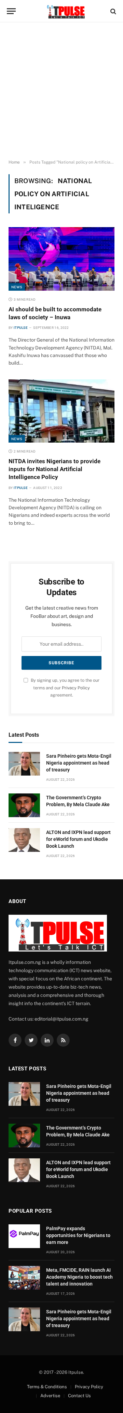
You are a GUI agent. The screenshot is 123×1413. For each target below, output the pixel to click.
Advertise (50, 1395)
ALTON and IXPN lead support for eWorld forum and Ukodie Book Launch (78, 839)
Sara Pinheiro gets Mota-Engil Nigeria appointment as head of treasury (78, 762)
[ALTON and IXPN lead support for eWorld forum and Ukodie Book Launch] (24, 840)
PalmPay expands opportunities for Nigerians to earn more (78, 1235)
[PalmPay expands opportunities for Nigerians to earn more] (24, 1236)
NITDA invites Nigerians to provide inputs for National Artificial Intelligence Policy (54, 469)
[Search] (112, 11)
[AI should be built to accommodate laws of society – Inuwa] (61, 259)
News (16, 287)
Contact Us (79, 1395)
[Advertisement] (61, 91)
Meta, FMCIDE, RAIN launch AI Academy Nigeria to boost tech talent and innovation (79, 1277)
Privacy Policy (76, 687)
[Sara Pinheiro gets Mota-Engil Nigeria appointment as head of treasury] (24, 764)
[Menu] (11, 11)
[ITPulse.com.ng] (65, 11)
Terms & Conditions (47, 1386)
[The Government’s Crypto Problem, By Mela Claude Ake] (24, 805)
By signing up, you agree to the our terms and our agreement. (64, 688)
